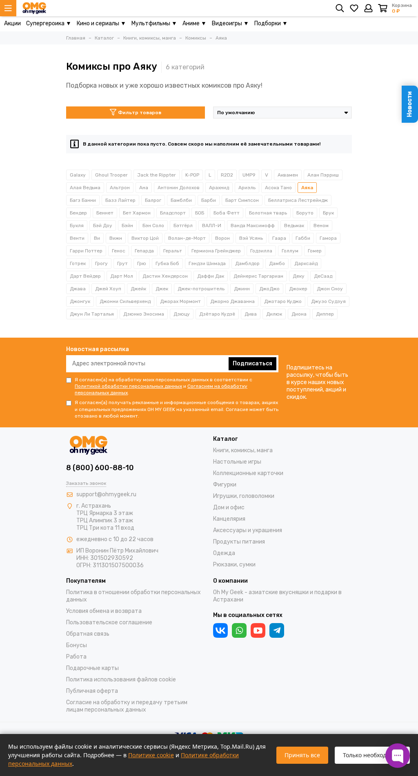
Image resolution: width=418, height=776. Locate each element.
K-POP (192, 175)
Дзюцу (181, 314)
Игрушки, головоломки (243, 496)
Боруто (305, 213)
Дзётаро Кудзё (217, 314)
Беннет (104, 213)
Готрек (78, 263)
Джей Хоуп (108, 289)
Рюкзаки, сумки (234, 564)
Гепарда (144, 251)
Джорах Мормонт (180, 301)
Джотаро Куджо (283, 301)
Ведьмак (294, 225)
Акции (12, 23)
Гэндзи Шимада (207, 263)
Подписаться (252, 363)
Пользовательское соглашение (109, 622)
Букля (77, 225)
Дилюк (274, 314)
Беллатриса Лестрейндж (298, 200)
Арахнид (219, 187)
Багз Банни (83, 200)
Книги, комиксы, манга (243, 450)
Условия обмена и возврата (104, 611)
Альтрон (120, 187)
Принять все (302, 755)
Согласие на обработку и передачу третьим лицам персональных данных (126, 706)
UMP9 (249, 175)
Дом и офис (229, 507)
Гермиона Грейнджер (216, 251)
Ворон (222, 238)
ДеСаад (323, 276)
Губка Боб (167, 263)
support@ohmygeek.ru (106, 494)
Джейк (138, 289)
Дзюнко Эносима (143, 314)
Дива (251, 314)
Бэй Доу (102, 225)
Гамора (328, 238)
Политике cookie (151, 755)
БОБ (199, 213)
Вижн (115, 238)
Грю (141, 263)
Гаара (279, 238)
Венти (77, 238)
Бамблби (181, 200)
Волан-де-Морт (187, 238)
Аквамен (288, 175)
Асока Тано (278, 187)
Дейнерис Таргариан (258, 276)
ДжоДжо (269, 289)
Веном (321, 225)
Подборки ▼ (271, 23)
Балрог (153, 200)
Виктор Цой (145, 238)
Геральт (172, 251)
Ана (143, 187)
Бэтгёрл (183, 225)
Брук (328, 213)
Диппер (325, 314)
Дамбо (277, 263)
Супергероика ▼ (48, 23)
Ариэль (247, 187)
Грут (122, 263)
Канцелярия (229, 518)
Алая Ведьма (85, 187)
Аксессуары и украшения (247, 530)
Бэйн (127, 225)
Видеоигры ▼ (230, 23)
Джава (78, 289)
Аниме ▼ (194, 23)
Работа (76, 656)
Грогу (101, 263)
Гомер (315, 251)
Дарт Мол (121, 276)
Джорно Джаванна (232, 301)
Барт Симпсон (242, 200)
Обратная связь (87, 633)
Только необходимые (372, 755)
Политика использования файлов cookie (121, 679)
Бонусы (76, 645)
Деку (299, 276)
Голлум (290, 251)
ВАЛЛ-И (211, 225)
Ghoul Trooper (111, 175)
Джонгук (80, 301)
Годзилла (261, 251)
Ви (97, 238)
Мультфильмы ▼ (154, 23)
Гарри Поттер (86, 251)
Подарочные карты (92, 668)
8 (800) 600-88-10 (100, 467)
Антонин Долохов (179, 187)
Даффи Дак (210, 276)
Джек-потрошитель (201, 289)
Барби (208, 200)
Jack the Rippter (156, 175)
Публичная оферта (92, 691)
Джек (162, 289)
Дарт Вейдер (85, 276)
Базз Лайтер (120, 200)
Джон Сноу (330, 289)
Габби (303, 238)
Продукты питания (239, 541)
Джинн (242, 289)
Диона (299, 314)
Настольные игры (237, 461)
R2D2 (227, 175)
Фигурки (224, 484)
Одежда (224, 553)
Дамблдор (247, 263)
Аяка (307, 187)
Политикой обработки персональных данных (128, 386)
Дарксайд (306, 263)
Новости (409, 104)
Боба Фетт (226, 213)
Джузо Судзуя (328, 301)
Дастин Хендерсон (165, 276)
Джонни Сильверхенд (125, 301)
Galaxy (78, 175)
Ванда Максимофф (253, 225)
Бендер (78, 213)
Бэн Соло (153, 225)
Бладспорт (173, 213)
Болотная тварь (268, 213)
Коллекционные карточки (248, 473)
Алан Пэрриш (323, 175)
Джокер (298, 289)
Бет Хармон (137, 213)
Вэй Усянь (251, 238)
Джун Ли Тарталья (92, 314)
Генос (118, 251)
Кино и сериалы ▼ (101, 23)
